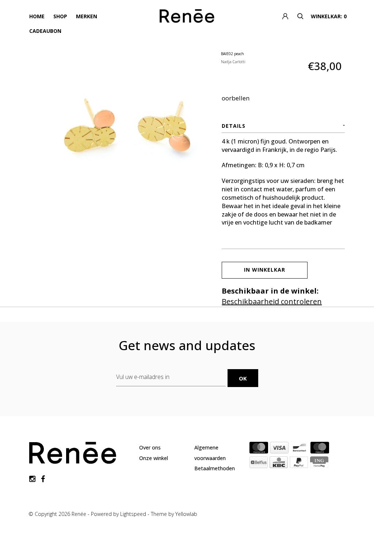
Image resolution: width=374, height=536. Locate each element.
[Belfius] (258, 463)
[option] (125, 132)
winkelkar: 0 (329, 16)
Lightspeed (133, 513)
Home (37, 16)
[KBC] (279, 463)
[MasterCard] (258, 449)
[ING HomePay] (319, 463)
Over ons (150, 447)
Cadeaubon (45, 30)
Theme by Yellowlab (174, 513)
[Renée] (187, 17)
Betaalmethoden (214, 468)
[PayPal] (299, 463)
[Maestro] (319, 449)
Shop (60, 16)
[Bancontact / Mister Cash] (299, 449)
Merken (86, 16)
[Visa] (279, 449)
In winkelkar (264, 269)
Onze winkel (153, 458)
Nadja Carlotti (233, 61)
